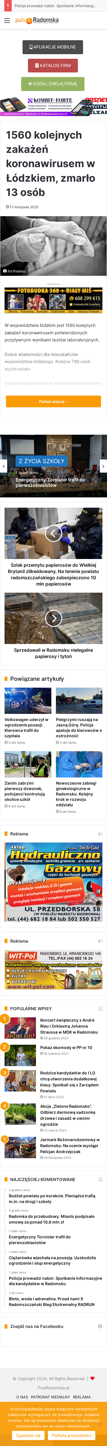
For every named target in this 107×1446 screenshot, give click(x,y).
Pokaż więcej (52, 401)
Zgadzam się (28, 1435)
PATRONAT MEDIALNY (50, 1397)
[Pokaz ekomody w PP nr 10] (20, 1055)
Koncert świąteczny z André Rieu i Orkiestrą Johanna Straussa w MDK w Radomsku (69, 1026)
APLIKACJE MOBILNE (54, 47)
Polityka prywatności (71, 1435)
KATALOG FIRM (55, 65)
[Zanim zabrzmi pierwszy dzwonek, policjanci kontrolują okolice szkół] (28, 764)
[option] (53, 466)
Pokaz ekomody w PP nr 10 (66, 1047)
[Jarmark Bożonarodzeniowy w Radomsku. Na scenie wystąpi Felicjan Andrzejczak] (20, 1147)
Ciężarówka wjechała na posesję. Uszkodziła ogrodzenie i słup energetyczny (52, 487)
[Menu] (7, 22)
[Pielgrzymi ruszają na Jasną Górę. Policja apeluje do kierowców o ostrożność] (79, 701)
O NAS (22, 1397)
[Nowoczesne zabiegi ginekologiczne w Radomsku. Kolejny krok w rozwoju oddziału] (79, 764)
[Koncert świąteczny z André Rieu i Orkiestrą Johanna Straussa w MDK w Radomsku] (20, 1028)
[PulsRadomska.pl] (37, 20)
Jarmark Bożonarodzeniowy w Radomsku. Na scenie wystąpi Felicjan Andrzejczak (70, 1145)
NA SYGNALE (37, 459)
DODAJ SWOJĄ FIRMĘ (54, 83)
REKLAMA (82, 1397)
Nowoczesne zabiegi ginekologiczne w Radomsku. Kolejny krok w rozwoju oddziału (76, 794)
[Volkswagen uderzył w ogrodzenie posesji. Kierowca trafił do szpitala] (28, 701)
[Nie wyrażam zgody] (100, 1424)
